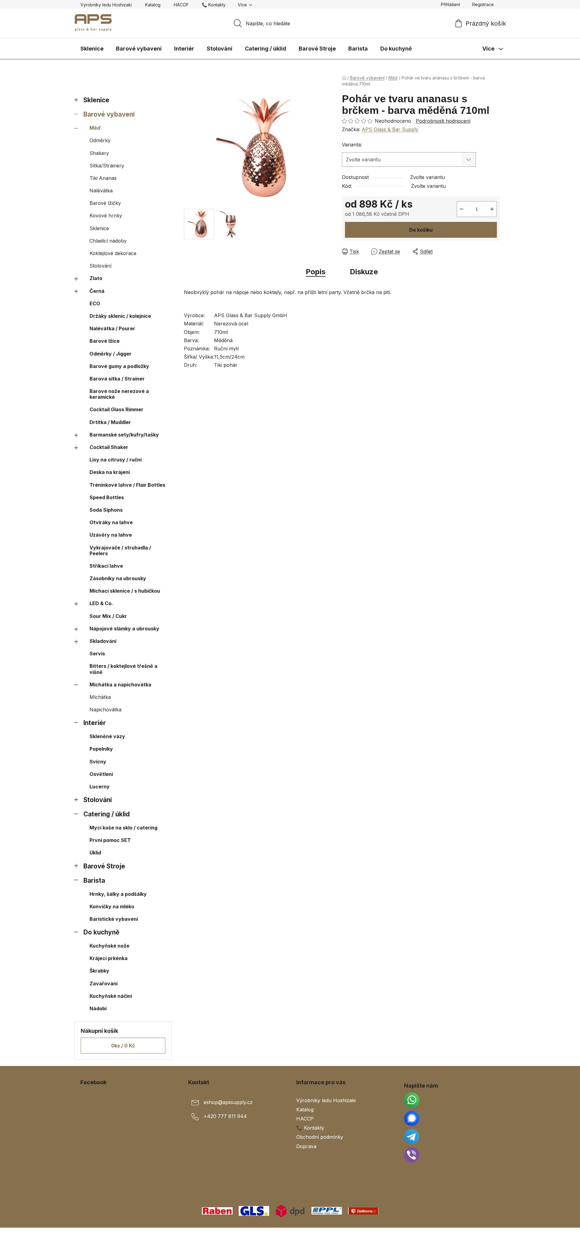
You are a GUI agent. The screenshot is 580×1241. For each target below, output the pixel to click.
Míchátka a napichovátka (120, 685)
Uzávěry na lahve (111, 535)
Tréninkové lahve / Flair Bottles (127, 485)
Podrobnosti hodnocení (443, 121)
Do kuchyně (101, 932)
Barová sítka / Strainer (117, 379)
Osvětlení (101, 774)
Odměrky (100, 140)
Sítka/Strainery (107, 166)
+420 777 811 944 (225, 1116)
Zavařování (104, 983)
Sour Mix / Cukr (108, 616)
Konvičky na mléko (112, 906)
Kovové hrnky (106, 215)
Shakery (99, 153)
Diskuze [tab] (364, 271)
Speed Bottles (107, 497)
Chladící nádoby (108, 241)
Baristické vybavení (114, 919)
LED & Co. (101, 603)
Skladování (103, 641)
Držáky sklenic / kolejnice (120, 316)
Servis (97, 653)
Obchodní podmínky (319, 1137)
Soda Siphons (106, 510)
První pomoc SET (110, 840)
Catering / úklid (106, 814)
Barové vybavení (109, 114)
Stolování (100, 266)
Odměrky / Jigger (111, 354)
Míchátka (100, 697)
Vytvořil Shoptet (481, 1234)
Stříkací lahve (106, 566)
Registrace (483, 4)
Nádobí (98, 1008)
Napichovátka (105, 709)
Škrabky (99, 971)
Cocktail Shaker (109, 447)
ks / (123, 1046)
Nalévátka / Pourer (112, 328)
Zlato (96, 278)
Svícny (98, 762)
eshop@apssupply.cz (228, 1102)
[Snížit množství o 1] (461, 209)
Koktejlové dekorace (113, 253)
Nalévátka (101, 191)
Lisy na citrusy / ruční (116, 460)
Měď (95, 128)
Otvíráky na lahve (111, 522)
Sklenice (96, 100)
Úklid (95, 853)
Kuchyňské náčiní (111, 996)
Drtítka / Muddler (110, 422)
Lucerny (100, 787)
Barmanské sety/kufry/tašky (124, 435)
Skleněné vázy (107, 736)
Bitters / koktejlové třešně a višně (123, 669)
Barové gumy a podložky (119, 366)
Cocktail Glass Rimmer (116, 409)
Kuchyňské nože (109, 946)
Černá (97, 291)
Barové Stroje (104, 866)
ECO (95, 303)
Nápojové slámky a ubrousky (124, 629)
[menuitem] (92, 48)
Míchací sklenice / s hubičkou (125, 591)
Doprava (306, 1146)
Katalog (152, 4)
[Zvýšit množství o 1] (492, 209)
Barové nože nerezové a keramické (119, 394)
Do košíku (421, 230)
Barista (94, 880)
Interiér (94, 723)
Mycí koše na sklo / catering (123, 828)
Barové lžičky (105, 203)
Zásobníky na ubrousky (118, 578)
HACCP (181, 4)
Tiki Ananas (103, 178)
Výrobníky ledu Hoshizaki (106, 4)
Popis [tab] (315, 271)
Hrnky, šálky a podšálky (118, 894)
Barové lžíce (105, 341)
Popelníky (101, 749)
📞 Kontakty (214, 4)
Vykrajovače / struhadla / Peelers (120, 550)
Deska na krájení (110, 472)
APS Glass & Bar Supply (390, 129)
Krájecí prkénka (109, 958)
